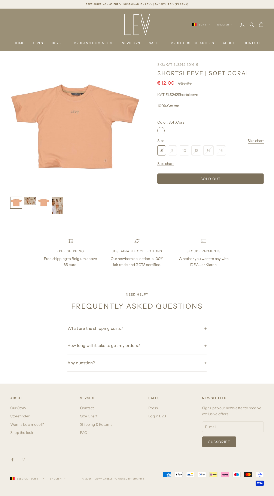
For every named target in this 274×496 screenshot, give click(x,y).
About (229, 43)
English (223, 24)
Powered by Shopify (129, 478)
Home (18, 43)
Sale (153, 43)
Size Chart (88, 416)
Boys (56, 43)
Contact (252, 43)
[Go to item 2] (30, 201)
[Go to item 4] (57, 205)
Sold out (211, 179)
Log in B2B (157, 416)
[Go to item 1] (16, 203)
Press (153, 408)
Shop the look (21, 432)
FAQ (83, 432)
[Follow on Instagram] (23, 459)
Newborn (131, 43)
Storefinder (20, 416)
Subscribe (219, 442)
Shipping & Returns (96, 424)
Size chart (256, 141)
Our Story (18, 408)
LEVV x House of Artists (190, 43)
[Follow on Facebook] (12, 459)
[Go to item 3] (44, 203)
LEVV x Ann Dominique (91, 43)
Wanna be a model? (27, 424)
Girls (38, 43)
